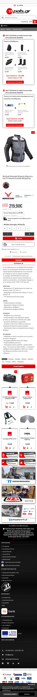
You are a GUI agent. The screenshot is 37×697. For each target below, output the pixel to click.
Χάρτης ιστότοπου (7, 580)
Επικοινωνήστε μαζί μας (8, 575)
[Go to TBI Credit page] (10, 249)
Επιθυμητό (15, 252)
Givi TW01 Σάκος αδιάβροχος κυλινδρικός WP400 (10, 397)
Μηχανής (24, 359)
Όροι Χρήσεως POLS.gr (8, 549)
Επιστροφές (5, 577)
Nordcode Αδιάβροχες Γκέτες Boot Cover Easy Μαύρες (22, 68)
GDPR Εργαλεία (6, 559)
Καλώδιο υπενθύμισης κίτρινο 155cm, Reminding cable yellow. (23, 111)
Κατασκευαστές (6, 597)
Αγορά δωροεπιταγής (7, 600)
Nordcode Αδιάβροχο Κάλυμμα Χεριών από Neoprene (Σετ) (9, 68)
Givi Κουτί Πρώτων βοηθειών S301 (27, 397)
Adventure (30, 359)
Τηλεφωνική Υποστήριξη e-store (10, 572)
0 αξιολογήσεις (16, 256)
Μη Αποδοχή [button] (31, 684)
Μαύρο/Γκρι (20, 361)
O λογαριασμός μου (7, 620)
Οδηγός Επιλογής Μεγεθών (9, 556)
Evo (3, 361)
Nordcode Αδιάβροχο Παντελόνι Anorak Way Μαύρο (22, 54)
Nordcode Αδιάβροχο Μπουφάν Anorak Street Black (9, 54)
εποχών (14, 361)
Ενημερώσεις (5, 628)
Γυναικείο (8, 361)
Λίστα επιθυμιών (6, 625)
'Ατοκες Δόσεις (6, 554)
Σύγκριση (24, 252)
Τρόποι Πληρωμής (7, 551)
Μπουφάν (17, 359)
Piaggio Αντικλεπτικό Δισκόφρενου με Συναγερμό (9, 111)
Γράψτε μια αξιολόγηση (27, 256)
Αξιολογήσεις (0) (18, 263)
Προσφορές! (5, 602)
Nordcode (11, 359)
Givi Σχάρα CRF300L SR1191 (10, 439)
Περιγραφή (18, 260)
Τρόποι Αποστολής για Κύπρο (12, 565)
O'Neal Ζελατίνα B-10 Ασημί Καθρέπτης (27, 438)
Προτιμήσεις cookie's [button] (10, 694)
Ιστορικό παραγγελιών (8, 622)
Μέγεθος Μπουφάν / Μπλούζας (14, 224)
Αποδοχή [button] (26, 694)
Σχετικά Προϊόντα (18, 366)
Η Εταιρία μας (5, 546)
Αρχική (19, 633)
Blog (3, 605)
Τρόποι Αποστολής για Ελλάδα (12, 562)
